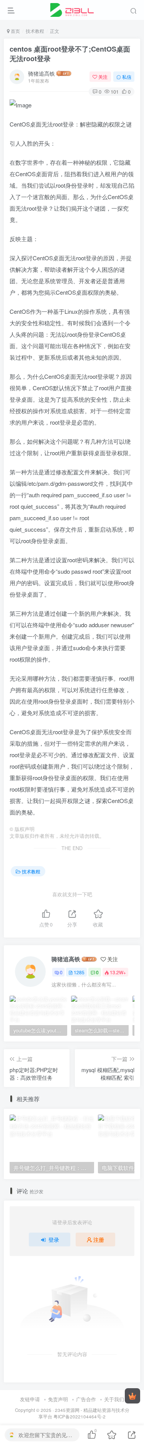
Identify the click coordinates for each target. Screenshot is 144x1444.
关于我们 (114, 1399)
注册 (98, 1239)
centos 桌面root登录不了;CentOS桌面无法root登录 (70, 53)
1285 (79, 972)
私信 (126, 76)
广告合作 (86, 1399)
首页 (15, 31)
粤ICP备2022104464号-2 (79, 1416)
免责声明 (58, 1399)
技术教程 (35, 31)
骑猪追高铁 (41, 73)
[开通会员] (132, 1395)
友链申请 (30, 1399)
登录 (53, 1239)
